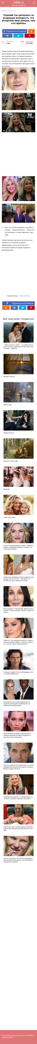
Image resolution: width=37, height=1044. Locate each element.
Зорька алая (8, 405)
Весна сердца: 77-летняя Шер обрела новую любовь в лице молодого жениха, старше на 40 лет (19, 610)
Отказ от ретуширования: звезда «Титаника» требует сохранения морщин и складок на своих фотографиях (18, 547)
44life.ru (18, 2)
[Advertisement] (18, 154)
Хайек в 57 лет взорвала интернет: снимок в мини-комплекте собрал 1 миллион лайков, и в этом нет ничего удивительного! (18, 642)
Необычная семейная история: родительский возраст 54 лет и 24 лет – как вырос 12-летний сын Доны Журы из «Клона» (18, 578)
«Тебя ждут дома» (10, 517)
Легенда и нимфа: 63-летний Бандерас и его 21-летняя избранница (18, 673)
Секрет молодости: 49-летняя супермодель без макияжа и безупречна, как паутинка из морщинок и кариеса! (18, 860)
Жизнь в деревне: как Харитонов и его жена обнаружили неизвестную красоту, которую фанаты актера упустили (19, 767)
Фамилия (7, 489)
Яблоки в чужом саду (11, 461)
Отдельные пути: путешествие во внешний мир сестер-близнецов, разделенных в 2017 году (18, 828)
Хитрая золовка (9, 433)
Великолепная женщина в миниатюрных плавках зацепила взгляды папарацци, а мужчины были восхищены (17, 735)
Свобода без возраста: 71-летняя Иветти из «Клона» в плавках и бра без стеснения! (18, 797)
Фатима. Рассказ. (9, 376)
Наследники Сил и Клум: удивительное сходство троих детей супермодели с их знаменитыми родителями (17, 703)
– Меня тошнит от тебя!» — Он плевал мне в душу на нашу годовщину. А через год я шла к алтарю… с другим (18, 346)
